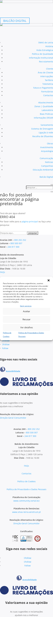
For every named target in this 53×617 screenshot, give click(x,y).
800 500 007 (16, 243)
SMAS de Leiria (45, 42)
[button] (48, 280)
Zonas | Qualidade (43, 106)
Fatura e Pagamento (43, 87)
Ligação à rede (46, 132)
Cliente (49, 68)
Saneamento (47, 125)
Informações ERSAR (43, 117)
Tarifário (49, 80)
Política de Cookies (26, 481)
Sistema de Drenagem (42, 128)
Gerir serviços (26, 306)
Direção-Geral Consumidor (13, 417)
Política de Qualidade (42, 54)
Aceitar (26, 311)
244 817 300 (13, 246)
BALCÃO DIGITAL (14, 21)
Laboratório (47, 110)
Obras (50, 143)
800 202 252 (20, 240)
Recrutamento (46, 61)
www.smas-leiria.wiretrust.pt (26, 512)
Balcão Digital (46, 176)
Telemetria (47, 84)
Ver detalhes (26, 327)
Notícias (49, 162)
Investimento (46, 147)
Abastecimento (45, 102)
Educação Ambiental (43, 169)
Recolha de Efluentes (42, 136)
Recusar (26, 319)
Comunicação (46, 158)
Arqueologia (47, 151)
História (49, 46)
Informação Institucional (41, 57)
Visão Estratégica (44, 50)
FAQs (2, 272)
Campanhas (47, 165)
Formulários (47, 91)
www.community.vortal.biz (26, 500)
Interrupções (46, 76)
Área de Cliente (45, 72)
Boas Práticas (46, 114)
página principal (30, 221)
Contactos (48, 95)
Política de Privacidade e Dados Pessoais (26, 489)
